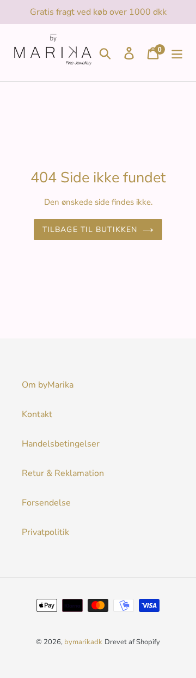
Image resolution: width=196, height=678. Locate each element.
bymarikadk (83, 642)
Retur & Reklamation (63, 473)
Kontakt (37, 414)
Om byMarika (48, 385)
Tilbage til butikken (89, 229)
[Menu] (177, 52)
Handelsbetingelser (61, 444)
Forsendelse (46, 503)
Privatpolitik (45, 532)
